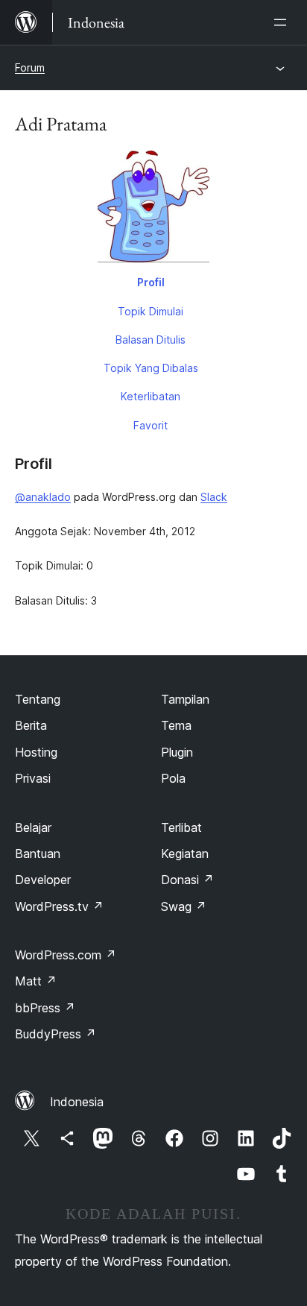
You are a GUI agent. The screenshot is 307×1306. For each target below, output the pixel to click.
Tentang (37, 699)
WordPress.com (65, 954)
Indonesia (77, 1101)
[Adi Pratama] (153, 209)
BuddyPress (55, 1033)
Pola (173, 778)
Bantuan (37, 853)
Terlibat (181, 827)
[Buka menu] (283, 22)
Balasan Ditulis (150, 339)
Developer (43, 879)
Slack (213, 496)
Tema (176, 725)
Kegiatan (185, 853)
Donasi (187, 879)
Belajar (33, 827)
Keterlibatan (150, 396)
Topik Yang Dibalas (151, 368)
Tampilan (185, 699)
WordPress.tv (59, 906)
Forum (30, 67)
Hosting (36, 752)
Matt (36, 981)
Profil (151, 282)
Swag (183, 906)
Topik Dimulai (150, 311)
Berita (31, 725)
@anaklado (43, 496)
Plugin (177, 752)
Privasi (33, 778)
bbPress (45, 1007)
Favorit (150, 425)
